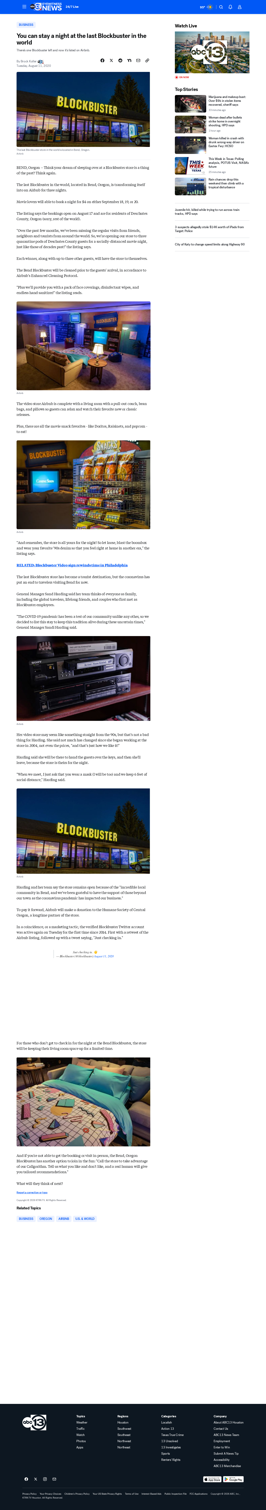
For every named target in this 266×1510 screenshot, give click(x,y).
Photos (80, 1441)
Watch (80, 1435)
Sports (165, 1453)
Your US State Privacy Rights (107, 1494)
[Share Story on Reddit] (120, 60)
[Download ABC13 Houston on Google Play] (233, 1479)
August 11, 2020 (104, 956)
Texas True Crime (172, 1435)
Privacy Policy (29, 1494)
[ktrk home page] (34, 1422)
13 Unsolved (169, 1441)
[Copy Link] (147, 60)
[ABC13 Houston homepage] (46, 7)
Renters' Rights (170, 1459)
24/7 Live (72, 7)
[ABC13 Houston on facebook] (26, 1479)
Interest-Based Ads (151, 1494)
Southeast (123, 1435)
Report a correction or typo (32, 1192)
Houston (123, 1422)
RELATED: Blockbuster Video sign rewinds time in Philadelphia (72, 564)
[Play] (212, 52)
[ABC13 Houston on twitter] (36, 1479)
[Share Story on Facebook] (102, 60)
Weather (81, 1422)
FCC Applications (199, 1494)
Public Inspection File (176, 1494)
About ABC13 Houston (229, 1422)
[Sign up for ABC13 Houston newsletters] (54, 1479)
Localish (166, 1422)
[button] (24, 6)
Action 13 (167, 1428)
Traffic (80, 1428)
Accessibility (222, 1459)
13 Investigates (171, 1447)
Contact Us (221, 1428)
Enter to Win (222, 1447)
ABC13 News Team (226, 1435)
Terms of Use (131, 1494)
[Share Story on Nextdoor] (129, 60)
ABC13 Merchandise (227, 1466)
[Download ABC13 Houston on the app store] (212, 1479)
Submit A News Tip (226, 1453)
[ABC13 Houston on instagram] (45, 1479)
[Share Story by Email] (138, 60)
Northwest (124, 1441)
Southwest (124, 1428)
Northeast (123, 1447)
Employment (222, 1441)
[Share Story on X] (111, 60)
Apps (79, 1447)
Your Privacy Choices (50, 1494)
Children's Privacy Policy (77, 1494)
